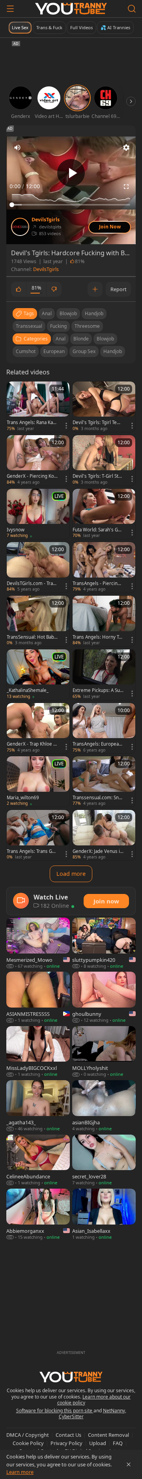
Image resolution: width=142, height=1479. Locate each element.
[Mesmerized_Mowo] (38, 943)
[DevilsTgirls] (20, 227)
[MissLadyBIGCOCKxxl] (38, 1052)
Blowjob (105, 338)
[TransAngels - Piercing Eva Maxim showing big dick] (104, 567)
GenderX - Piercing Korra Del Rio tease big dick (31, 476)
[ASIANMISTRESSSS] (38, 997)
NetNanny (114, 1410)
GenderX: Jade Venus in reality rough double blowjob (98, 851)
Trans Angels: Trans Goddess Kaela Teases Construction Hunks (32, 851)
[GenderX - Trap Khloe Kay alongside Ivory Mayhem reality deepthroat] (38, 728)
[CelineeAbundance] (38, 1160)
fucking (58, 326)
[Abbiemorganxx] (38, 1214)
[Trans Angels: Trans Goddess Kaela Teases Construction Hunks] (38, 835)
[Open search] (132, 9)
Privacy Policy (66, 1443)
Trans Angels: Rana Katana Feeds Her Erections (32, 422)
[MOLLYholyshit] (104, 1052)
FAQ (118, 1443)
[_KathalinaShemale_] (38, 674)
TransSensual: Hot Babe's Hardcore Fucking (30, 637)
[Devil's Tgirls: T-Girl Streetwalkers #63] (104, 460)
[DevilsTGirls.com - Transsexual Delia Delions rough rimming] (38, 567)
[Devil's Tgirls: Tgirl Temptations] (104, 406)
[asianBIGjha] (104, 1106)
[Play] (71, 173)
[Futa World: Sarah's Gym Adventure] (104, 514)
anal (47, 313)
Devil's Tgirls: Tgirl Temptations (97, 422)
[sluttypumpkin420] (104, 943)
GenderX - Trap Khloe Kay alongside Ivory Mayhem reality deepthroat (31, 744)
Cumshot (26, 351)
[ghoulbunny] (104, 997)
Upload (97, 1443)
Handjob (112, 351)
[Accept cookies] (128, 1464)
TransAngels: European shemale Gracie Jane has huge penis (98, 744)
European (54, 351)
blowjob (68, 313)
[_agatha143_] (38, 1106)
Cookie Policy (28, 1443)
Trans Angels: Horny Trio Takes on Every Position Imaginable (97, 637)
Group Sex (84, 351)
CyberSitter (71, 1416)
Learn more (20, 1471)
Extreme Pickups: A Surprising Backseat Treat (97, 690)
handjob (94, 313)
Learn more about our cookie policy (94, 1399)
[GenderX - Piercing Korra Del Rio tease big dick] (38, 460)
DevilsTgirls (46, 220)
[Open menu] (10, 9)
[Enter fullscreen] (126, 186)
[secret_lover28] (104, 1160)
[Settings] (126, 147)
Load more (71, 873)
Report (118, 289)
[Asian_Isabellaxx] (104, 1214)
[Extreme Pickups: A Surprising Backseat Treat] (104, 674)
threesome (87, 326)
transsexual (29, 326)
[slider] (71, 204)
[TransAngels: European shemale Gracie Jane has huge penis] (104, 728)
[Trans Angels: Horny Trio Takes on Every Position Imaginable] (104, 621)
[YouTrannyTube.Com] (71, 9)
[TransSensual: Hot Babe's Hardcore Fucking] (38, 621)
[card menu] (66, 425)
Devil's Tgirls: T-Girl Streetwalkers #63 (98, 476)
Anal (60, 338)
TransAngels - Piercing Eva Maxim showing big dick (97, 583)
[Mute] (17, 147)
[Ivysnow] (38, 514)
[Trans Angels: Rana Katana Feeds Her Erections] (38, 406)
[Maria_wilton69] (38, 781)
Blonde (81, 338)
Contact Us (68, 1434)
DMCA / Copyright (27, 1434)
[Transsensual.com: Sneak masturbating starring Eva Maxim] (104, 781)
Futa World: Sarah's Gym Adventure (96, 530)
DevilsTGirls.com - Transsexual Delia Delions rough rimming (31, 583)
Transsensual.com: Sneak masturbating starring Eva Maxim (98, 797)
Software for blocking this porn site (54, 1410)
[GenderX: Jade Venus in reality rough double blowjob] (104, 835)
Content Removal (108, 1434)
